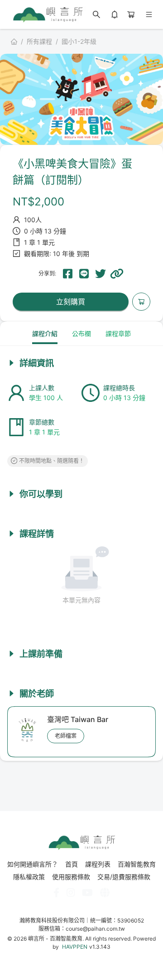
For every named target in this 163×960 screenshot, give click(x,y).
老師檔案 (66, 735)
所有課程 (39, 41)
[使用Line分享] (84, 274)
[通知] (114, 14)
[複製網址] (117, 274)
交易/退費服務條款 (123, 877)
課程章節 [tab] (118, 333)
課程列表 (97, 864)
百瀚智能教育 (137, 864)
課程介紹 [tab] (45, 333)
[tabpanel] (81, 546)
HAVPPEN (74, 946)
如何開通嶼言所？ (32, 864)
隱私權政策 (29, 877)
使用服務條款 (71, 877)
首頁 (71, 864)
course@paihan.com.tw (95, 928)
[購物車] (131, 14)
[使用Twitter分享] (100, 274)
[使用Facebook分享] (68, 274)
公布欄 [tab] (81, 333)
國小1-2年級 (79, 41)
